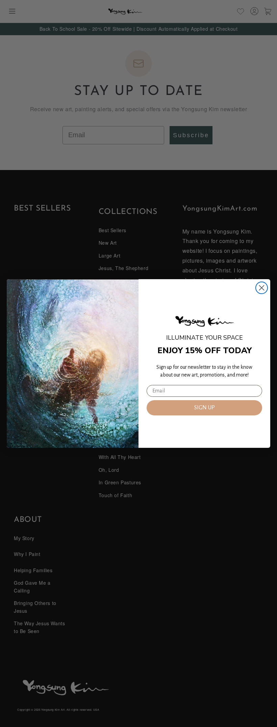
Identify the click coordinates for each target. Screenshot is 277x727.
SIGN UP (204, 408)
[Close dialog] (262, 288)
